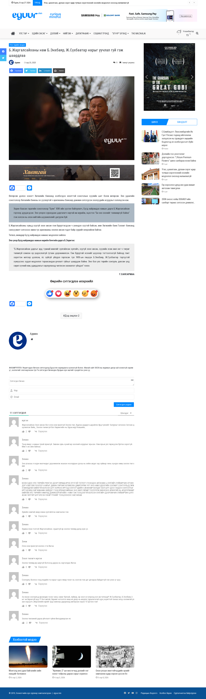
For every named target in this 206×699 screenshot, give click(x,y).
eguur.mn (57, 693)
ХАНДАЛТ (182, 122)
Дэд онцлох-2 (72, 315)
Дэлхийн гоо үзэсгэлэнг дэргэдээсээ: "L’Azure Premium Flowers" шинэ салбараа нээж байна (179, 157)
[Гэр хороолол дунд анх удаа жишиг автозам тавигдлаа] (150, 189)
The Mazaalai (138, 33)
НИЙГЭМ (67, 33)
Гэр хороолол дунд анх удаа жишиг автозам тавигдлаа (68, 3)
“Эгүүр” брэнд (119, 33)
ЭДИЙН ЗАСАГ (38, 33)
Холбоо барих (165, 693)
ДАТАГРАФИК (82, 33)
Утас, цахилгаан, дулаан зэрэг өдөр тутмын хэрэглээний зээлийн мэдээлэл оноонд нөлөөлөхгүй (179, 172)
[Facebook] (3, 51)
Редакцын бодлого (149, 693)
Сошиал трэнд (101, 33)
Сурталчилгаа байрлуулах (185, 693)
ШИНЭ (155, 122)
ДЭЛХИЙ (54, 33)
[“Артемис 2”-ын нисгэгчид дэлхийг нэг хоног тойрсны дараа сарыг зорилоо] (71, 656)
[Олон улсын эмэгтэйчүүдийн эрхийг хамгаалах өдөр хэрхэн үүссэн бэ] (115, 656)
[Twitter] (3, 58)
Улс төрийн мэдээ (17, 45)
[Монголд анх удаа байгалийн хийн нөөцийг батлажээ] (28, 656)
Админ (17, 63)
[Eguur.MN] (36, 16)
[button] (135, 15)
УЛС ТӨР (23, 33)
